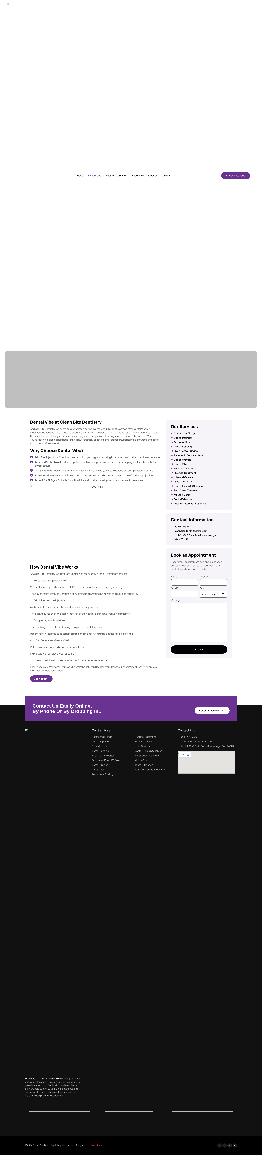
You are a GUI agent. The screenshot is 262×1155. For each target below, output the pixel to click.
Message (176, 600)
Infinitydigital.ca (97, 1145)
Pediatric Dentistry (116, 175)
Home (80, 175)
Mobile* (204, 576)
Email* (174, 588)
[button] (94, 175)
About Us (152, 175)
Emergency (138, 175)
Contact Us (169, 175)
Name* (174, 576)
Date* (203, 588)
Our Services (94, 175)
